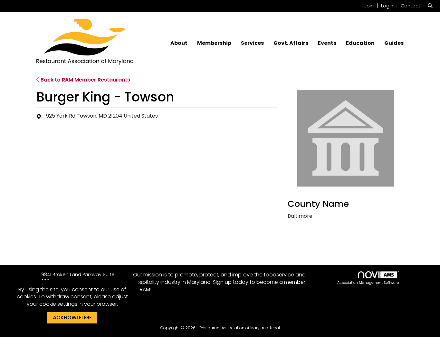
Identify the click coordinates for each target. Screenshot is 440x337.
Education (360, 43)
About (178, 43)
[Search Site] (431, 5)
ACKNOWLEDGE (72, 317)
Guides (394, 43)
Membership (214, 43)
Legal (275, 328)
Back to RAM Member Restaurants (84, 79)
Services (252, 43)
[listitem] (372, 5)
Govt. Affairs (290, 43)
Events (327, 43)
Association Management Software (368, 282)
